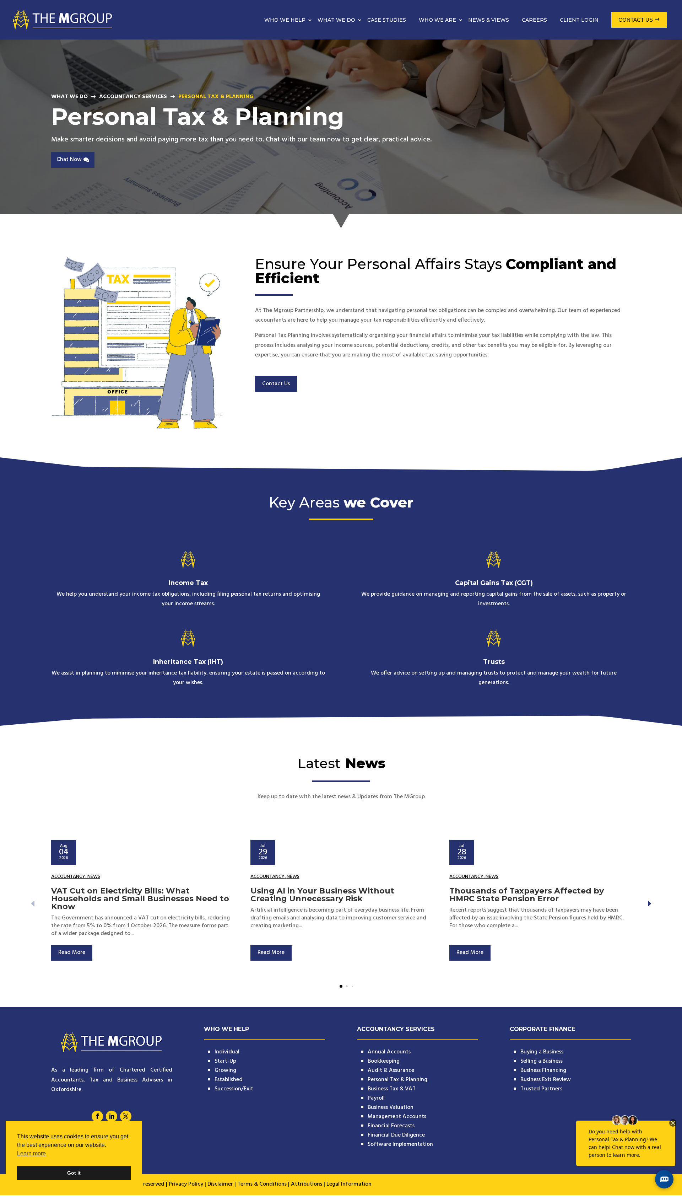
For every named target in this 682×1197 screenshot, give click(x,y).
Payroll (376, 1098)
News (93, 877)
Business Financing (543, 1070)
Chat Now (69, 159)
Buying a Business (541, 1052)
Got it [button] (74, 1173)
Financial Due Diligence (396, 1135)
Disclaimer (220, 1184)
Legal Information (349, 1184)
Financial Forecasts (391, 1126)
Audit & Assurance (391, 1070)
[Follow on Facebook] (97, 1116)
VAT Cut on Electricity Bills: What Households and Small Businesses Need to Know (140, 898)
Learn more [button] (31, 1153)
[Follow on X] (125, 1116)
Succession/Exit (234, 1089)
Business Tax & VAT (392, 1089)
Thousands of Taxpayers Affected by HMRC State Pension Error (526, 894)
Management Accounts (397, 1116)
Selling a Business (541, 1061)
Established (229, 1079)
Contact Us (276, 383)
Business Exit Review (545, 1079)
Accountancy (68, 877)
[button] (649, 903)
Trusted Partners (541, 1089)
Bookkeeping (384, 1061)
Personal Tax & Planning (397, 1079)
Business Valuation (390, 1107)
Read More (71, 952)
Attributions (306, 1184)
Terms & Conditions (262, 1184)
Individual (227, 1052)
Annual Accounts (389, 1052)
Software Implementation (400, 1144)
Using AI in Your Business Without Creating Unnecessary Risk (322, 894)
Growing (225, 1070)
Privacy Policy (186, 1184)
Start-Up (225, 1061)
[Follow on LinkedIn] (111, 1116)
